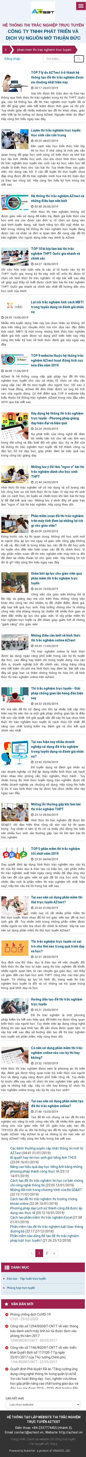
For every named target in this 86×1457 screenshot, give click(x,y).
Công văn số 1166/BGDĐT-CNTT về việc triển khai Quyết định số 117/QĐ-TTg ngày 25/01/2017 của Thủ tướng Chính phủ (43, 1352)
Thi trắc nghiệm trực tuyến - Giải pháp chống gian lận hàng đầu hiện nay (57, 693)
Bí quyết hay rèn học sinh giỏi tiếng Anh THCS (43, 1157)
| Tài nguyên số (38, 1443)
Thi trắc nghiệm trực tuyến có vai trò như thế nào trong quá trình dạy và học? (57, 946)
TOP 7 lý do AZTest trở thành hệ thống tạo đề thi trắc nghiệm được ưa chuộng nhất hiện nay (57, 77)
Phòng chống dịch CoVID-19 (30, 1314)
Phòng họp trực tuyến (21, 1288)
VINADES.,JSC (61, 1450)
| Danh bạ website (37, 1439)
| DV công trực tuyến (62, 1439)
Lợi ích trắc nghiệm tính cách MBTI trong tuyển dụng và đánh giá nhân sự (57, 307)
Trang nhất (18, 1439)
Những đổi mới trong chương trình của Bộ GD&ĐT (46, 1190)
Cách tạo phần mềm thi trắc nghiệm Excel (41, 1217)
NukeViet (29, 1450)
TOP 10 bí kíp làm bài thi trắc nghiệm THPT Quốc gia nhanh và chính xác (55, 253)
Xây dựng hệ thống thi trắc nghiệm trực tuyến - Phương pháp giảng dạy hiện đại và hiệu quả (57, 418)
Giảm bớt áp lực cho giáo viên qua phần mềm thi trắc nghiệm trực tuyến (56, 578)
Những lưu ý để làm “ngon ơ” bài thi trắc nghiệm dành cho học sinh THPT (57, 471)
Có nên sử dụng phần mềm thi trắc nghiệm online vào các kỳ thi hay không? (57, 1052)
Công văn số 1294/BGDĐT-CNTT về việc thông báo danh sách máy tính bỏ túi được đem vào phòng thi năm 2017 (44, 1331)
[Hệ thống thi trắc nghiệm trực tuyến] (43, 11)
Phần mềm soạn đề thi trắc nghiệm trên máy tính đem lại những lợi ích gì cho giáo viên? (57, 520)
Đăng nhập (12, 59)
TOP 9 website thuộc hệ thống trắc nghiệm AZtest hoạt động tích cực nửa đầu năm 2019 (57, 360)
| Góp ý (53, 1443)
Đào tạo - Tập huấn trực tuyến (26, 1278)
